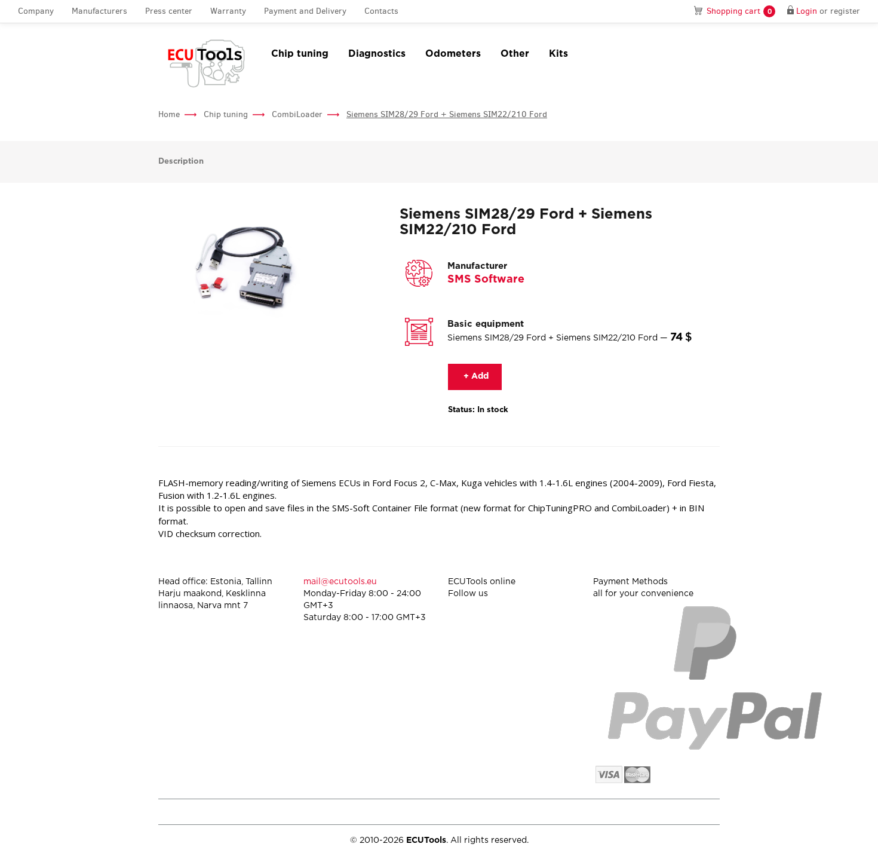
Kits (558, 54)
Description (181, 161)
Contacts (381, 11)
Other (515, 54)
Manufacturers (99, 11)
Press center (168, 11)
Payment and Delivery (305, 11)
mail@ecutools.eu (340, 581)
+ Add (475, 376)
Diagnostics (377, 54)
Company (36, 11)
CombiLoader (297, 114)
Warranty (228, 11)
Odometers (453, 54)
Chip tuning (300, 54)
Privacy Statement (617, 811)
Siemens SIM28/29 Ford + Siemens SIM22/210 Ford (446, 114)
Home (169, 114)
